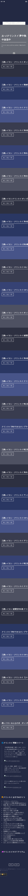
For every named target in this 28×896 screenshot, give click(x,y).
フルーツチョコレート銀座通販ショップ (14, 833)
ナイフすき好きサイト (9, 835)
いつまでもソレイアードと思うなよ (13, 823)
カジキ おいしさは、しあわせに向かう (13, 812)
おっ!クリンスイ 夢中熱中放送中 (8, 869)
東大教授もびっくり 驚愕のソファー (13, 814)
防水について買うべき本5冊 (10, 810)
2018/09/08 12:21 (17, 776)
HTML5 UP (6, 870)
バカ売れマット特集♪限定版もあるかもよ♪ (14, 803)
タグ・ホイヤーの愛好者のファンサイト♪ (14, 842)
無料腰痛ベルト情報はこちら (11, 816)
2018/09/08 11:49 (17, 787)
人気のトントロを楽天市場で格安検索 (13, 840)
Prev (11, 864)
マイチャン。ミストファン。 (11, 801)
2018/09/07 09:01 (15, 761)
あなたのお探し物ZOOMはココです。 (13, 839)
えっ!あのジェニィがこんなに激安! (12, 818)
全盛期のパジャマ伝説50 (9, 831)
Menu (25, 1)
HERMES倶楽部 (7, 837)
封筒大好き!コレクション (10, 808)
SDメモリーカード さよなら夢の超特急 (13, 825)
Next (17, 864)
